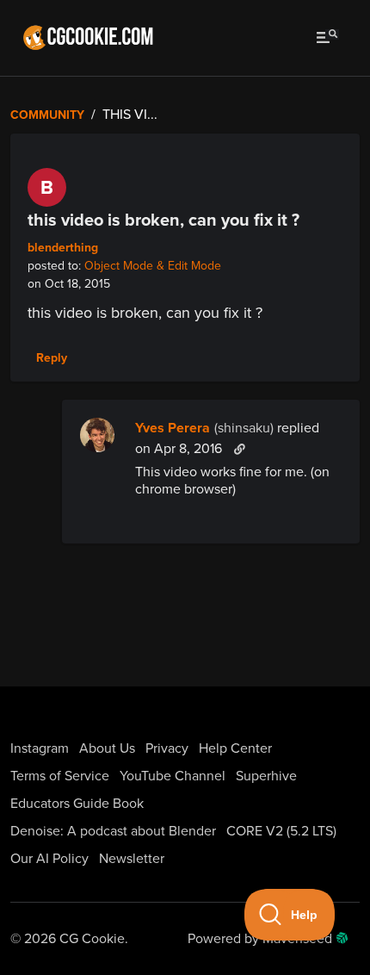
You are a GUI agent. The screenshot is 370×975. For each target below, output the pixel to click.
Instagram (39, 748)
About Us (107, 748)
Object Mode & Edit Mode (152, 265)
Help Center (235, 748)
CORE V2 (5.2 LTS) (281, 831)
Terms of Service (59, 776)
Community (47, 115)
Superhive (266, 776)
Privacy (166, 748)
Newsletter (131, 858)
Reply (51, 358)
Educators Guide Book (77, 803)
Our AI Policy (49, 858)
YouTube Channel (172, 776)
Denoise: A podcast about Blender (113, 831)
